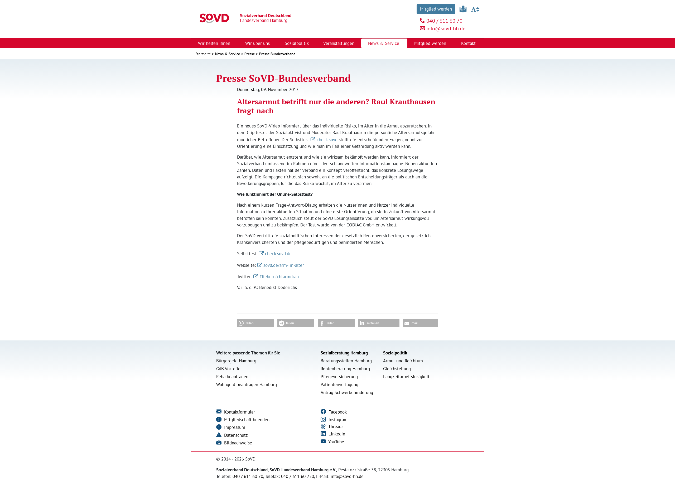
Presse (249, 53)
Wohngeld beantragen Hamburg (246, 384)
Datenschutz (235, 435)
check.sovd (327, 140)
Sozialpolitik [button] (297, 43)
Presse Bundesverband (277, 53)
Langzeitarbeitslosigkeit (406, 376)
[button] (255, 323)
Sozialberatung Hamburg (344, 353)
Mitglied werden (436, 9)
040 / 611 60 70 (444, 20)
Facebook (337, 412)
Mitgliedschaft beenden (246, 420)
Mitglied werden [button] (430, 43)
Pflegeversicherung (339, 376)
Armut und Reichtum (403, 361)
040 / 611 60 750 (297, 476)
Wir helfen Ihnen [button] (215, 43)
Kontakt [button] (469, 43)
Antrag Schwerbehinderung (347, 392)
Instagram (337, 420)
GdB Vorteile (228, 369)
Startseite (203, 53)
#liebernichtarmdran (279, 276)
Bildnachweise (237, 443)
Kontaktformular (239, 412)
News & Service (227, 53)
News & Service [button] (384, 43)
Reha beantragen (232, 376)
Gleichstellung (397, 369)
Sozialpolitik (395, 353)
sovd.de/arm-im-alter (283, 265)
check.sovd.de (278, 254)
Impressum (234, 427)
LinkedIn (336, 434)
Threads (335, 426)
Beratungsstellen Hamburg (346, 361)
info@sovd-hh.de (445, 28)
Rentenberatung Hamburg (345, 369)
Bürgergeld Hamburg (236, 361)
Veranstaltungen (338, 43)
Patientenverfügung (339, 384)
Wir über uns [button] (258, 43)
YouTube (335, 442)
